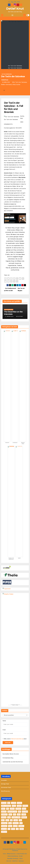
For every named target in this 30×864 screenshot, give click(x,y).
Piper (10, 823)
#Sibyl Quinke (16, 84)
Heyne (24, 808)
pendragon (4, 823)
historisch (4, 811)
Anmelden (4, 780)
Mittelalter (24, 817)
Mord (3, 820)
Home (4, 853)
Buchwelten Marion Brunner (11, 754)
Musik (7, 820)
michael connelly (16, 817)
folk (7, 808)
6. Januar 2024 (9, 316)
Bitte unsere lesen (15, 739)
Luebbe (24, 814)
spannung (4, 828)
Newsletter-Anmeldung (12, 858)
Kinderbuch (4, 814)
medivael (4, 817)
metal (9, 817)
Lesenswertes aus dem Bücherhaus (13, 761)
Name (4, 720)
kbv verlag (24, 811)
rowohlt (15, 826)
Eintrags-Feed (5, 784)
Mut (11, 820)
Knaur (10, 814)
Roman (10, 826)
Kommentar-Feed (6, 787)
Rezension (15, 823)
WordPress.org (5, 791)
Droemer (19, 803)
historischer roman (12, 811)
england (19, 805)
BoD (9, 803)
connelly (14, 803)
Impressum (21, 861)
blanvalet (4, 803)
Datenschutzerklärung (17, 739)
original (15, 820)
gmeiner (12, 808)
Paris (20, 820)
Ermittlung (25, 805)
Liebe (18, 814)
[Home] (2, 15)
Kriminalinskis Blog (8, 758)
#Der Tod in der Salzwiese (19, 82)
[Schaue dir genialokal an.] (7, 567)
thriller (13, 828)
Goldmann (18, 808)
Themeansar (15, 850)
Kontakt (20, 856)
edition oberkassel (7, 74)
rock (21, 823)
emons (14, 805)
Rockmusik (4, 826)
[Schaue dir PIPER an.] (7, 582)
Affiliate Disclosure (11, 853)
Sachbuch (21, 826)
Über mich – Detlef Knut (12, 861)
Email (4, 729)
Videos (21, 858)
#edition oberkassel (6, 84)
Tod (17, 828)
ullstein (21, 828)
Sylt (9, 828)
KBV (19, 811)
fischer (3, 808)
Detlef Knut (15, 8)
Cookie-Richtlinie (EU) (21, 853)
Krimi (14, 814)
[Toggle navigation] (12, 15)
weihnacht (4, 831)
